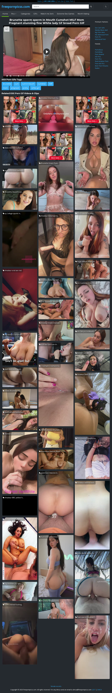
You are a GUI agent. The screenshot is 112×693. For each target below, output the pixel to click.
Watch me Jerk (47, 14)
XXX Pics (98, 57)
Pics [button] (13, 14)
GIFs (35, 14)
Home (39, 1)
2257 (93, 690)
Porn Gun (60, 1)
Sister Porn (69, 1)
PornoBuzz (99, 50)
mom (5, 88)
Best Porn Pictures (101, 66)
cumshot (42, 84)
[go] (91, 6)
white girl (35, 88)
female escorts (56, 686)
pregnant (15, 88)
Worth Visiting (83, 14)
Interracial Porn (100, 39)
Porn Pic (98, 37)
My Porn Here (100, 32)
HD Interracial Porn (101, 35)
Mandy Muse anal (101, 30)
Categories (25, 14)
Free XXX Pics (99, 63)
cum (17, 84)
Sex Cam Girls (100, 28)
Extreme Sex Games (65, 14)
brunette (7, 84)
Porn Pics (98, 59)
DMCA (99, 690)
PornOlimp (98, 52)
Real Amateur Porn (101, 61)
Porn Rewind (99, 54)
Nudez (97, 68)
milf (50, 84)
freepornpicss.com (16, 6)
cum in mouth (28, 84)
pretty (25, 88)
